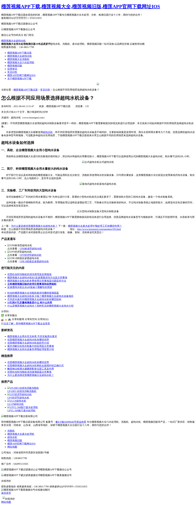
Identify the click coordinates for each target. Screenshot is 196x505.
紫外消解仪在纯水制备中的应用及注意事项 (30, 346)
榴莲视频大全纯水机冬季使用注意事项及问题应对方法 (36, 280)
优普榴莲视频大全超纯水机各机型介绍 (28, 343)
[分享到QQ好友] (9, 320)
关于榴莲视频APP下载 (19, 78)
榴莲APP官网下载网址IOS (21, 75)
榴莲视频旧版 (14, 65)
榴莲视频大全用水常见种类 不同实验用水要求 (32, 336)
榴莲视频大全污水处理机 (20, 62)
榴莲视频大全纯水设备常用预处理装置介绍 (30, 349)
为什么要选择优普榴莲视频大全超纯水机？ (30, 375)
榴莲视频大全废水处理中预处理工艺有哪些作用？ (95, 226)
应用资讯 (12, 69)
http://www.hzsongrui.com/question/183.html (99, 229)
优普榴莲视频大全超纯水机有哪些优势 (28, 339)
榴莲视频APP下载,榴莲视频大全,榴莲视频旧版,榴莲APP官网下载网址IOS (80, 6)
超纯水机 (48, 132)
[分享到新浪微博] (2, 320)
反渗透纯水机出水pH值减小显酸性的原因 (29, 287)
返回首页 (6, 493)
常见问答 (12, 72)
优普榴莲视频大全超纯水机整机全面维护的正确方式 (35, 365)
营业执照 (81, 422)
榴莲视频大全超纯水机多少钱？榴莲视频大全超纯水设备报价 (40, 296)
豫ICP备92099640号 (65, 422)
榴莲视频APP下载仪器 (19, 52)
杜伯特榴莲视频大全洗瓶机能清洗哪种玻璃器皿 (33, 293)
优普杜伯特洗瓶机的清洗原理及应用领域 (29, 274)
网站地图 (12, 447)
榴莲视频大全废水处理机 (20, 434)
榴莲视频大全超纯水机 (13, 40)
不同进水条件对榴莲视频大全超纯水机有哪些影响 (34, 299)
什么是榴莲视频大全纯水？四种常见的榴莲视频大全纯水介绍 (40, 305)
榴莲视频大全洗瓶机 (18, 59)
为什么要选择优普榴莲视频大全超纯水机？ (34, 226)
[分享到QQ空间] (6, 320)
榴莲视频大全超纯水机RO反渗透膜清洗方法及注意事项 (37, 277)
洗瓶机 (11, 430)
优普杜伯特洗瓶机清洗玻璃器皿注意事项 (29, 372)
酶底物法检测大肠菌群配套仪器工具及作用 (30, 368)
